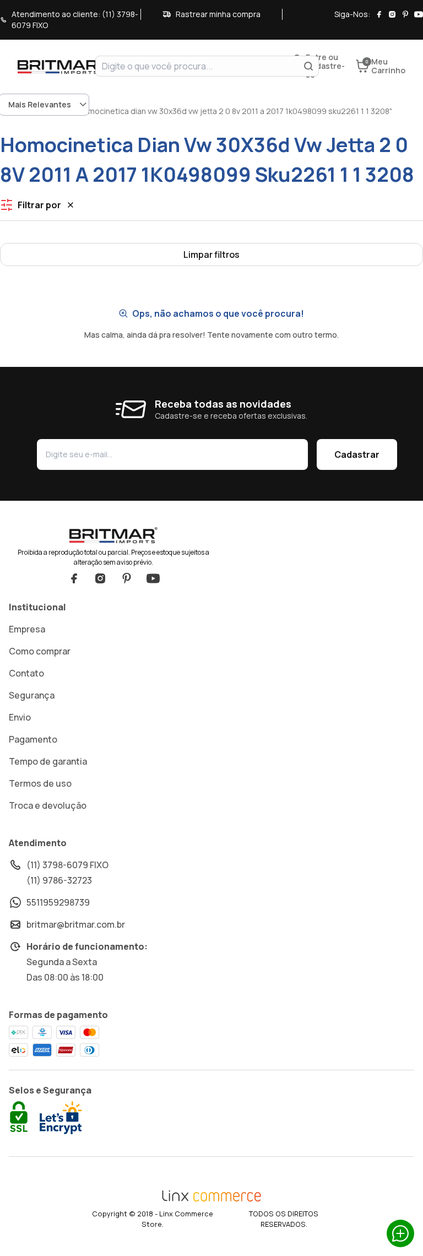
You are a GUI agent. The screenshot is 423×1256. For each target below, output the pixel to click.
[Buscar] (308, 66)
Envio (20, 717)
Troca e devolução (47, 805)
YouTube (153, 578)
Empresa (27, 629)
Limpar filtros (211, 254)
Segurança (32, 695)
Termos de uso (40, 783)
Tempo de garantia (48, 761)
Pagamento (33, 739)
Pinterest (126, 578)
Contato (26, 673)
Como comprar (39, 651)
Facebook (73, 578)
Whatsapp (400, 1233)
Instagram (100, 578)
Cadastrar (356, 454)
